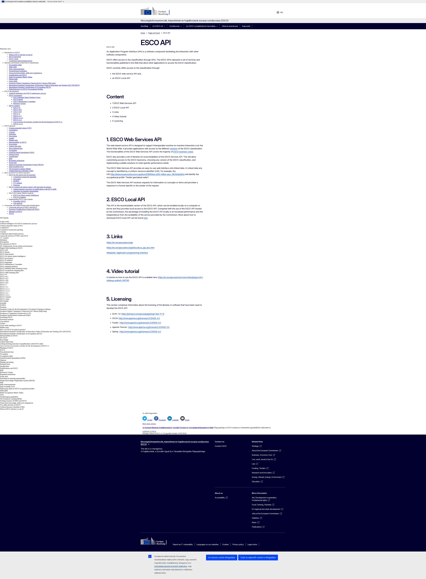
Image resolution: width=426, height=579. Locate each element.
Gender (11, 138)
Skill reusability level (16, 167)
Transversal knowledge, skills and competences (25, 73)
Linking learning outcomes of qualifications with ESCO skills (34, 189)
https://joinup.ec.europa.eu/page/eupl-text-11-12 (142, 314)
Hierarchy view (5, 49)
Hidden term (13, 140)
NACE (11, 213)
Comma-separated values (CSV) (20, 128)
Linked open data (15, 146)
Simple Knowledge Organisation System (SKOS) (26, 165)
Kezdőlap (144, 26)
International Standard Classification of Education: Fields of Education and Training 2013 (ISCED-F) (44, 85)
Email (187, 420)
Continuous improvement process (20, 61)
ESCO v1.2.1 (18, 124)
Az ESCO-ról (157, 26)
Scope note (13, 162)
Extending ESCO (19, 201)
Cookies (225, 544)
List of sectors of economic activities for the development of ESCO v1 (37, 122)
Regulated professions (16, 161)
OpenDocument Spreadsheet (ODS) (21, 152)
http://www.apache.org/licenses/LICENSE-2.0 (139, 318)
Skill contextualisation (16, 69)
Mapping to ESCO (15, 211)
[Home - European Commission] (159, 11)
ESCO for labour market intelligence (26, 195)
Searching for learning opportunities (25, 191)
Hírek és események (230, 26)
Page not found (154, 33)
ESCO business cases (183, 152)
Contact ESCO (221, 446)
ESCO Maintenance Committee (24, 101)
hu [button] (281, 12)
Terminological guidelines (18, 71)
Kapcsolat (246, 26)
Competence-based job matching (24, 177)
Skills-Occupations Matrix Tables (20, 77)
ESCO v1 (16, 114)
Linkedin (175, 420)
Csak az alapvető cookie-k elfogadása (258, 557)
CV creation (17, 183)
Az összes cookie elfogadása (221, 557)
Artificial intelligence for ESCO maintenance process (27, 93)
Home (143, 33)
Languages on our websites (207, 544)
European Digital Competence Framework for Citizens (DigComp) (32, 83)
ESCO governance (15, 95)
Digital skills (13, 79)
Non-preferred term (15, 148)
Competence (13, 130)
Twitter (149, 420)
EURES (16, 181)
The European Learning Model (20, 169)
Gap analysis (17, 203)
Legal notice (252, 544)
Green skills (13, 81)
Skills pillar (13, 67)
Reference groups (19, 103)
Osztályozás (174, 26)
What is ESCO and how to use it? (21, 55)
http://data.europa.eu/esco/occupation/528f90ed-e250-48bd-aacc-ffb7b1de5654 (147, 174)
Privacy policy (238, 544)
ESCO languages (15, 57)
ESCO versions (14, 106)
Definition (12, 134)
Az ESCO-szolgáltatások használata (200, 26)
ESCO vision (13, 59)
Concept (12, 132)
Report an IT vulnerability (183, 544)
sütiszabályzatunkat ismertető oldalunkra (170, 566)
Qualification (13, 156)
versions (174, 148)
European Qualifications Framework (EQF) (24, 209)
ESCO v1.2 (17, 120)
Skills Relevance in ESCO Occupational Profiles (26, 89)
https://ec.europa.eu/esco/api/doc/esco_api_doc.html (130, 247)
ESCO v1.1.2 (18, 118)
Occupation (13, 150)
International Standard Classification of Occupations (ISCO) (30, 87)
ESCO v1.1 (17, 116)
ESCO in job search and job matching (22, 175)
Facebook (162, 420)
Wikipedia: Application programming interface (127, 253)
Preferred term (14, 154)
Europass (16, 185)
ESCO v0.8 (17, 110)
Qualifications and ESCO (18, 75)
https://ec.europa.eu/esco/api (119, 242)
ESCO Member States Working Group (26, 97)
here (146, 218)
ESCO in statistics (19, 197)
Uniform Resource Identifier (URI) (21, 171)
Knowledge (13, 144)
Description (13, 136)
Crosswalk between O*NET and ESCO (23, 207)
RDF (10, 159)
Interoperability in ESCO (17, 142)
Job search (17, 179)
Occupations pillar (15, 65)
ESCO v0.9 (17, 112)
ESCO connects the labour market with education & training (30, 187)
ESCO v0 (16, 108)
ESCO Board (18, 99)
